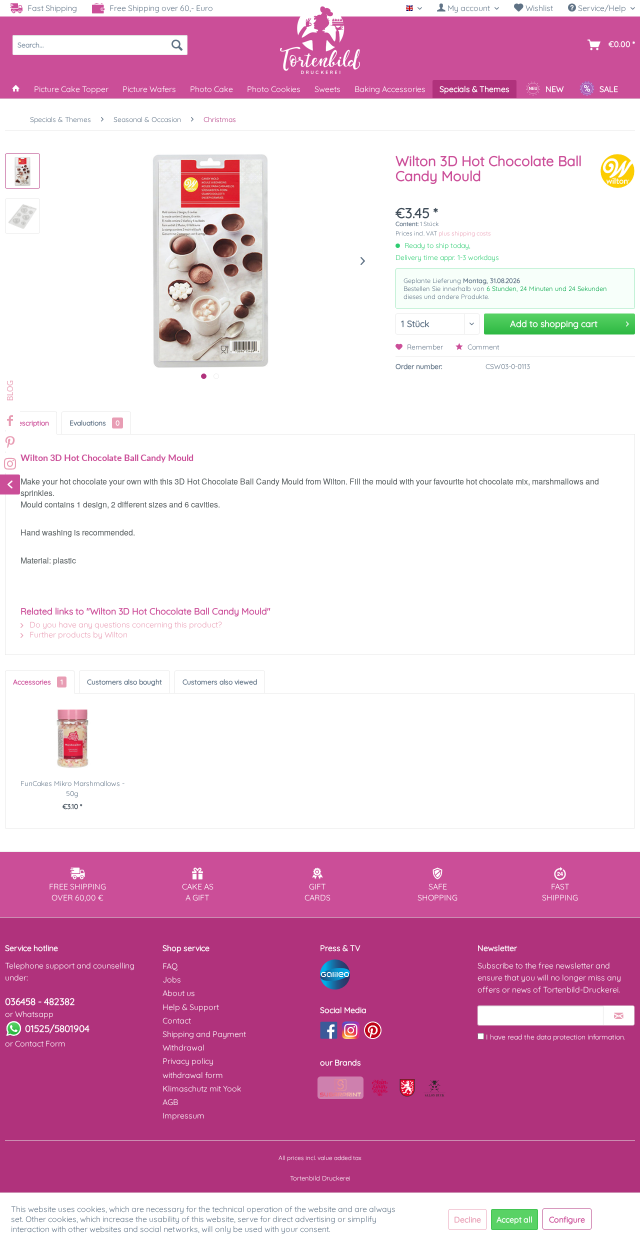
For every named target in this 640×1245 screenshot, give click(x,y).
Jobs (171, 979)
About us (178, 993)
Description (31, 423)
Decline (467, 1219)
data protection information (580, 1037)
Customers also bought (124, 682)
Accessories (38, 682)
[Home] (16, 89)
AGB (170, 1102)
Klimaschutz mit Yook (202, 1089)
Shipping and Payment (204, 1034)
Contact (176, 1021)
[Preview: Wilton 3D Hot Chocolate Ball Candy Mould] (22, 171)
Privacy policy (188, 1061)
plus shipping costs (464, 233)
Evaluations (95, 423)
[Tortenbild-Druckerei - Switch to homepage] (320, 39)
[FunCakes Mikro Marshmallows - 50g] (73, 739)
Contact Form (40, 1043)
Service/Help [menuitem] (602, 8)
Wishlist (538, 8)
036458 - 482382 (40, 1002)
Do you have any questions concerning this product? (125, 625)
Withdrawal (183, 1047)
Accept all (514, 1219)
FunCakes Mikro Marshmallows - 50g (72, 788)
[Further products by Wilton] (617, 171)
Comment (483, 347)
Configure (567, 1219)
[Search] (177, 45)
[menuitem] (468, 8)
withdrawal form (192, 1075)
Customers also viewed (219, 682)
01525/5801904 (57, 1028)
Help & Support (190, 1007)
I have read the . (556, 1037)
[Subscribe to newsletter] (618, 1016)
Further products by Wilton (78, 635)
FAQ (170, 966)
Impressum (183, 1115)
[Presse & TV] (396, 975)
